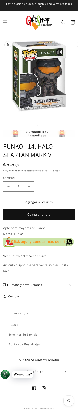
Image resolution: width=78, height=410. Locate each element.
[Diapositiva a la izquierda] (29, 125)
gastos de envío (15, 170)
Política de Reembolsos (25, 344)
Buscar (13, 325)
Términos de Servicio (23, 334)
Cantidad (9, 178)
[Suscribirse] (64, 372)
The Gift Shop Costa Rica (42, 408)
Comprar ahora (39, 214)
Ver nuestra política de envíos (25, 256)
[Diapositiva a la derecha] (48, 125)
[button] (5, 22)
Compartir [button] (15, 296)
